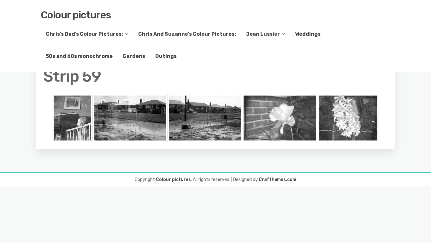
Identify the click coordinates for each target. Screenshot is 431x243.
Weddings (308, 34)
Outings (166, 56)
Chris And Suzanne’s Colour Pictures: (187, 34)
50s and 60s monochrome (79, 56)
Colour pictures (76, 15)
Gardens (134, 56)
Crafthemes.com (277, 179)
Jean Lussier (263, 34)
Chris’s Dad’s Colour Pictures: (84, 34)
